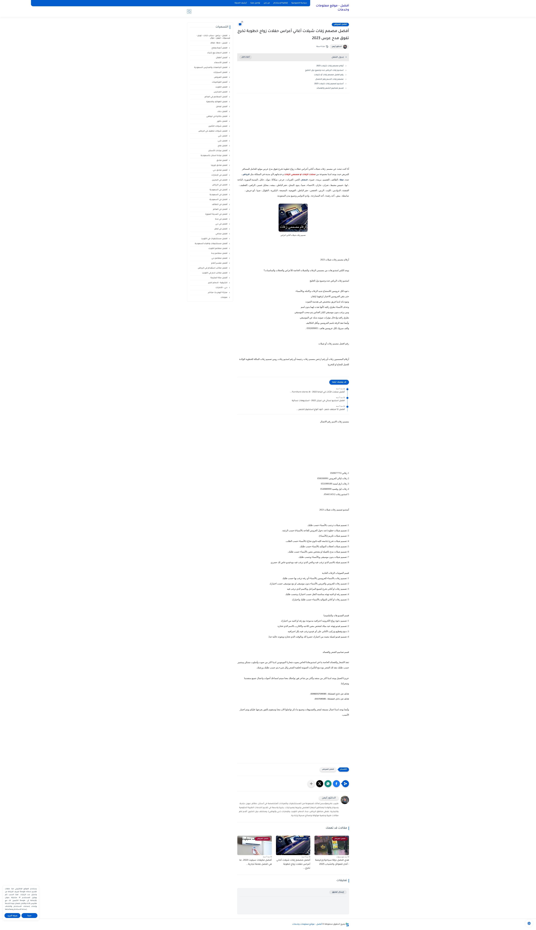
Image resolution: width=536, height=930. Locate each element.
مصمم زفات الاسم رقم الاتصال (329, 79)
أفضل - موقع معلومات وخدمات (332, 8)
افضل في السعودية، (218, 200)
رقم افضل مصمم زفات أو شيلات (329, 75)
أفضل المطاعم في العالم (216, 97)
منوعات (224, 297)
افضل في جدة (221, 219)
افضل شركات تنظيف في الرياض (213, 131)
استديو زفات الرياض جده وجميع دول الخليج (324, 70)
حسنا (29, 915)
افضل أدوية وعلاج (220, 48)
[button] (336, 783)
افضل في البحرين (220, 180)
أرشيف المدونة (241, 3)
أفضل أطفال (222, 58)
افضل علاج (223, 146)
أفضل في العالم (220, 209)
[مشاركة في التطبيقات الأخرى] (311, 783)
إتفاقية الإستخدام (280, 3)
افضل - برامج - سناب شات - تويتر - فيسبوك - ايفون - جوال (213, 37)
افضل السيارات (220, 72)
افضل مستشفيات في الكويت (214, 239)
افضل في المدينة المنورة (216, 214)
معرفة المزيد (12, 915)
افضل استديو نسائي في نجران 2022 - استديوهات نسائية (318, 401)
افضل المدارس (221, 92)
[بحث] (189, 11)
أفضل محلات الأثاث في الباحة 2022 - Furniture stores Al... (317, 392)
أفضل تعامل (222, 107)
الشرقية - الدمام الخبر (218, 283)
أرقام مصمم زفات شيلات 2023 (330, 66)
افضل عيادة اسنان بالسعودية (214, 156)
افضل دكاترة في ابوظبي (217, 116)
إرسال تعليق (338, 892)
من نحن (267, 3)
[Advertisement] (293, 133)
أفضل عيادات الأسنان (218, 151)
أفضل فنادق (222, 160)
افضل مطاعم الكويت (218, 249)
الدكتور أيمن (337, 47)
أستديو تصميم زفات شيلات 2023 (329, 84)
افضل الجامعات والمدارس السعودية (211, 68)
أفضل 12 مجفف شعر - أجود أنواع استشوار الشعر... (320, 410)
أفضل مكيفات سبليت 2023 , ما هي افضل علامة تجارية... (255, 862)
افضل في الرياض (220, 185)
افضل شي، (222, 141)
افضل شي (223, 136)
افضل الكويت (221, 87)
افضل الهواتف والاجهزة (217, 102)
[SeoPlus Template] (347, 924)
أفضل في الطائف (220, 204)
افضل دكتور (222, 121)
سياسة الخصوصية (299, 3)
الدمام (304, 180)
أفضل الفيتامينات (220, 82)
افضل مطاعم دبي (219, 258)
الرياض (246, 175)
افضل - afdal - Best (219, 43)
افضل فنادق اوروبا (219, 165)
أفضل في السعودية (219, 190)
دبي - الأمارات (222, 288)
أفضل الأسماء (221, 63)
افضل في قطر (221, 229)
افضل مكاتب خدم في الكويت (215, 273)
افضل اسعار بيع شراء (217, 53)
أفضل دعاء (223, 112)
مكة (341, 180)
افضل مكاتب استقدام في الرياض (213, 268)
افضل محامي (222, 234)
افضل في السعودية (219, 195)
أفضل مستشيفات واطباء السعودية (211, 244)
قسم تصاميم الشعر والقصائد (330, 88)
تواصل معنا (255, 3)
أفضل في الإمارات (219, 175)
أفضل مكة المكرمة (219, 278)
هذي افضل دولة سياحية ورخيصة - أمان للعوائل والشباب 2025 (332, 862)
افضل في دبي (221, 224)
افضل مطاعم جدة (219, 253)
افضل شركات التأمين (218, 126)
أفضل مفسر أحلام (219, 263)
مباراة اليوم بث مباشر (218, 293)
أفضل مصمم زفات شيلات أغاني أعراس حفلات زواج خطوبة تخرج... (293, 864)
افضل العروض (340, 24)
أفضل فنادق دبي (220, 170)
